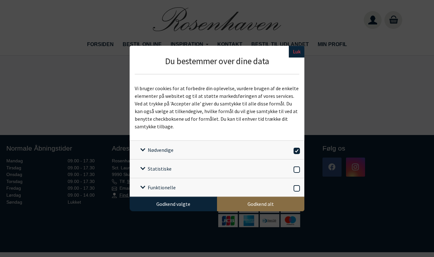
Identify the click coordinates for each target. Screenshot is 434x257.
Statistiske (160, 169)
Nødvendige (160, 150)
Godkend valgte (173, 204)
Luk (297, 51)
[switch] (296, 150)
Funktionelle (162, 187)
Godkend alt (261, 204)
